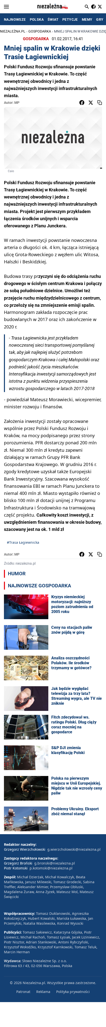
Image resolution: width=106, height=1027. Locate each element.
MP (16, 103)
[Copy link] (99, 102)
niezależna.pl (12, 31)
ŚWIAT (53, 19)
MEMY (87, 19)
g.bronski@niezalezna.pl (54, 863)
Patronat (23, 991)
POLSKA (37, 19)
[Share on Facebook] (81, 102)
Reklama (43, 991)
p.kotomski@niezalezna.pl (51, 868)
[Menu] (6, 6)
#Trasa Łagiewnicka (23, 542)
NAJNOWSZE (15, 19)
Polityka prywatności (73, 991)
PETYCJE (70, 19)
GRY (99, 19)
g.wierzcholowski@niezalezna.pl (74, 849)
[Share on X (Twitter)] (90, 102)
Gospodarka (39, 31)
